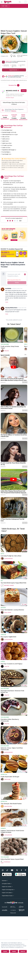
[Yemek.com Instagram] (2, 870)
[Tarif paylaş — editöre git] (14, 233)
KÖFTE (2, 553)
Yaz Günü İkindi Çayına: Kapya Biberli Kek (13, 583)
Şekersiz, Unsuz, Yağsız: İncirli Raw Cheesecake (12, 748)
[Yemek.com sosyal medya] (12, 902)
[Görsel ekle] (25, 274)
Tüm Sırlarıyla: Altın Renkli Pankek (11, 803)
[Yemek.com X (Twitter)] (17, 870)
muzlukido (8, 288)
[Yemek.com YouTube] (12, 870)
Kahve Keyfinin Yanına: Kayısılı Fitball (12, 859)
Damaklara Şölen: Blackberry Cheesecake (10, 720)
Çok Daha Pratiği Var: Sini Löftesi (11, 556)
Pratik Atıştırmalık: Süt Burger (10, 776)
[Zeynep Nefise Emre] (2, 308)
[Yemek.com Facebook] (21, 870)
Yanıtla (6, 302)
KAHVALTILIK (4, 774)
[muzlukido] (2, 289)
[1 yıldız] (8, 221)
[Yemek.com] (7, 2)
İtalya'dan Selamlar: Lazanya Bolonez (12, 610)
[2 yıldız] (10, 221)
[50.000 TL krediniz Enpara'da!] (14, 253)
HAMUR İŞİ (3, 634)
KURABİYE (3, 828)
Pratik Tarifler (5, 5)
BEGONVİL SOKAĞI (11, 90)
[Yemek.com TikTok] (7, 870)
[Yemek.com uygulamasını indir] (7, 874)
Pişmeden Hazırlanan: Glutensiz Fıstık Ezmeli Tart (12, 691)
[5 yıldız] (17, 221)
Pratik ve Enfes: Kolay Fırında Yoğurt (10, 347)
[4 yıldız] (15, 221)
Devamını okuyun (10, 97)
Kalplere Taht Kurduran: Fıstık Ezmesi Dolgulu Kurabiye (12, 831)
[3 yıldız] (12, 221)
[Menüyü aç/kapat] (2, 2)
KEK (2, 580)
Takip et (24, 90)
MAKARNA (3, 607)
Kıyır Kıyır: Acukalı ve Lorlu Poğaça (11, 664)
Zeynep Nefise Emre (11, 307)
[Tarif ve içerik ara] (20, 2)
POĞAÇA (3, 661)
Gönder (17, 282)
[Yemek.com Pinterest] (25, 870)
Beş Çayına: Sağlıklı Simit (8, 637)
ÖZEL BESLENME (5, 344)
